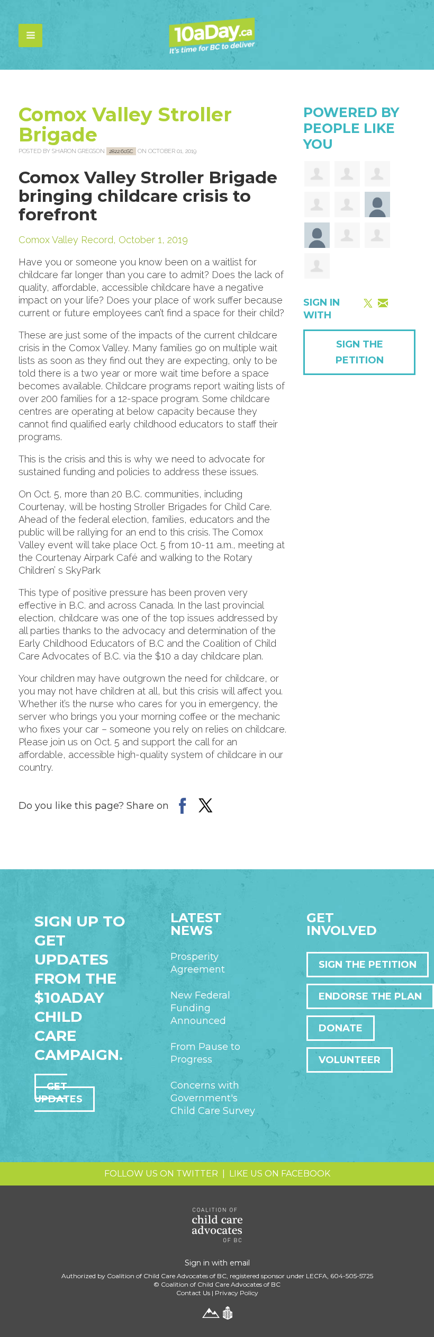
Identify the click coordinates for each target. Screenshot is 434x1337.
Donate (341, 1028)
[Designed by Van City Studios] (211, 1312)
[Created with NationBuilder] (227, 1312)
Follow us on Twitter (161, 1174)
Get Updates (58, 1093)
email (240, 1263)
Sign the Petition (360, 352)
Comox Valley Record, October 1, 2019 (103, 239)
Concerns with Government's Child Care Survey (212, 1098)
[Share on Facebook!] (182, 804)
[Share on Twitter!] (205, 804)
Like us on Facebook (279, 1174)
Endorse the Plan (370, 996)
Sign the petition (368, 964)
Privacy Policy (236, 1293)
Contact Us (193, 1293)
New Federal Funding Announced (200, 1008)
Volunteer (350, 1060)
